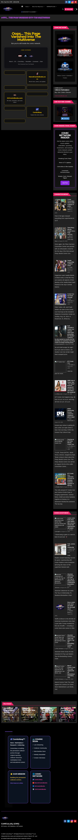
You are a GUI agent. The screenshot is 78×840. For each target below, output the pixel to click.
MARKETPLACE (51, 6)
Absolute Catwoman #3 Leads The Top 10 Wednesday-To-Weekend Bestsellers (71, 579)
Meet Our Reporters (37, 6)
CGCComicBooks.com (61, 96)
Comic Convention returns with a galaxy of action (70, 203)
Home (27, 6)
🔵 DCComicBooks (39, 786)
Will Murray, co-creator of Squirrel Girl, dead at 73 (47, 711)
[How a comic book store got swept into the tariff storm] (60, 607)
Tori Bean (71, 446)
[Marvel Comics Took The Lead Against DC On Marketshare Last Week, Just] (60, 671)
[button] (63, 9)
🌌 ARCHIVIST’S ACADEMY (28, 12)
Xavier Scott (72, 549)
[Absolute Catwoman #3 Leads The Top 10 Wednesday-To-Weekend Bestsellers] (60, 579)
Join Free (65, 183)
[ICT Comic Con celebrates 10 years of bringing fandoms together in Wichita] (60, 478)
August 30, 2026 (9, 714)
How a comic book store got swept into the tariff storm (71, 606)
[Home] (22, 6)
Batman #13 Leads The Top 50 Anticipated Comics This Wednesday (67, 712)
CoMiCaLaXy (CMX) (10, 824)
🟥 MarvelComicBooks (40, 783)
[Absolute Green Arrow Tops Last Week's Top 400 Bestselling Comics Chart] (60, 640)
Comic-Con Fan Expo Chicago (70, 295)
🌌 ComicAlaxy (37, 779)
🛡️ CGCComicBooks (39, 789)
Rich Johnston (59, 648)
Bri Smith (71, 364)
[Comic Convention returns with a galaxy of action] (60, 204)
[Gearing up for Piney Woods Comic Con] (60, 444)
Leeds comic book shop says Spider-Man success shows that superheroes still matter (71, 523)
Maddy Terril (59, 487)
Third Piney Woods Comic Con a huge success (71, 231)
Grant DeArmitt (60, 344)
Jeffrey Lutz (59, 394)
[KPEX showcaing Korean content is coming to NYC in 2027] (60, 414)
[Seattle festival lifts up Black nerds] (60, 265)
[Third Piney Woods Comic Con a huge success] (60, 232)
